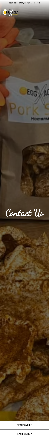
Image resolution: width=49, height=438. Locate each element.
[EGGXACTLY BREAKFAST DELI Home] (11, 12)
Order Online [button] (24, 425)
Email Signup (24, 433)
